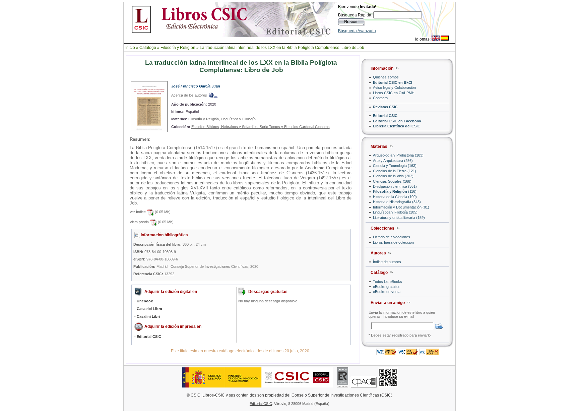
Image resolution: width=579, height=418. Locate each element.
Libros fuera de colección (393, 242)
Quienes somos (386, 77)
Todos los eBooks (387, 282)
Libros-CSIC (213, 395)
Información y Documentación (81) (401, 207)
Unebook (145, 301)
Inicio (130, 47)
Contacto (380, 98)
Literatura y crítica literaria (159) (399, 218)
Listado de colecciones (391, 237)
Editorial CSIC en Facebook (397, 121)
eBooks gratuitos (386, 287)
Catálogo (147, 47)
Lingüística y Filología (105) (395, 212)
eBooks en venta (386, 292)
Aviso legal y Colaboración (394, 87)
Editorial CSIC (385, 116)
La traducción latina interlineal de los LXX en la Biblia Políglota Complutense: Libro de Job (282, 47)
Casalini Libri (148, 316)
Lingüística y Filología (238, 119)
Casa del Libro (149, 309)
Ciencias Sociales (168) (392, 181)
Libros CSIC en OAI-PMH (393, 93)
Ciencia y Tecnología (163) (394, 166)
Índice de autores (387, 262)
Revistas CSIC (385, 107)
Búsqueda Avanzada (357, 30)
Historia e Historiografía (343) (397, 202)
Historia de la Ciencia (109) (395, 197)
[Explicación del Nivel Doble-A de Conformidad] (429, 353)
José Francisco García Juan (195, 86)
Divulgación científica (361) (395, 186)
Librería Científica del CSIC (396, 126)
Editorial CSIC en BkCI (392, 82)
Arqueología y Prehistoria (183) (398, 155)
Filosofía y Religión (177, 47)
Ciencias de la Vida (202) (393, 176)
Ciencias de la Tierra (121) (394, 171)
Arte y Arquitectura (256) (393, 161)
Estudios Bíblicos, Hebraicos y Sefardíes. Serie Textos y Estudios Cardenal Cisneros (260, 127)
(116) (394, 191)
